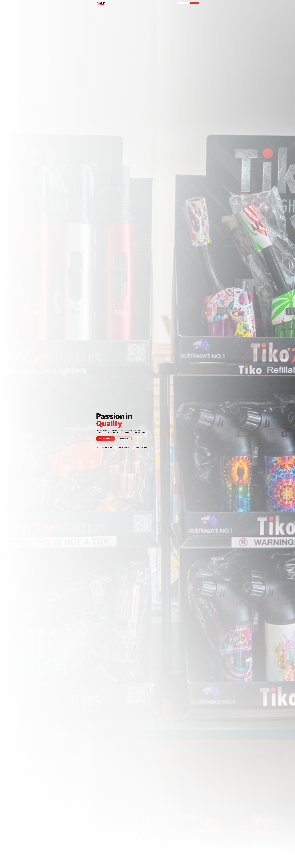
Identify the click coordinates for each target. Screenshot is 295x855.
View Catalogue (123, 438)
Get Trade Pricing (104, 438)
